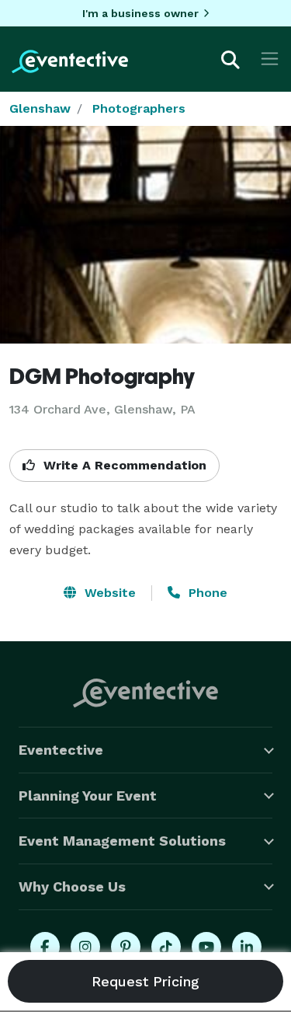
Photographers (138, 108)
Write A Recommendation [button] (123, 465)
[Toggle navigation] (269, 58)
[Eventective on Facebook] (45, 946)
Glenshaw (40, 108)
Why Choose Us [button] (72, 886)
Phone (206, 592)
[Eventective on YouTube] (206, 946)
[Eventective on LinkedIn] (247, 946)
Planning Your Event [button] (88, 795)
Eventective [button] (61, 750)
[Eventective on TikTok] (166, 946)
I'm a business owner (140, 13)
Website (108, 592)
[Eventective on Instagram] (85, 946)
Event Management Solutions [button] (122, 840)
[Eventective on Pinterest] (125, 946)
